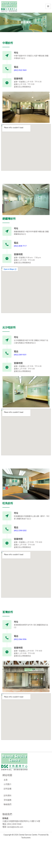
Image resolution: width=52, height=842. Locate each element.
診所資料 (7, 795)
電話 (16, 67)
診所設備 (7, 789)
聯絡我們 (7, 804)
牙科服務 (7, 800)
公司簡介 (7, 784)
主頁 (5, 780)
